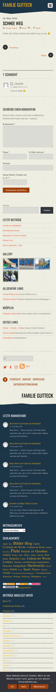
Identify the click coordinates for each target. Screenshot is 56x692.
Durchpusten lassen (11, 230)
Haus (21, 555)
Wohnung (26, 576)
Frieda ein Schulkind (12, 225)
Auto (5, 543)
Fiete (15, 550)
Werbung (16, 576)
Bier (10, 544)
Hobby (27, 555)
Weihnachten (7, 576)
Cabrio (36, 543)
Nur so (48, 566)
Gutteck (7, 554)
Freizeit (25, 551)
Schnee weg (13, 23)
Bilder (18, 543)
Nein (23, 686)
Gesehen (41, 550)
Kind (47, 554)
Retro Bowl (15, 423)
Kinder (5, 558)
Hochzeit (7, 620)
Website (6, 163)
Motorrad (7, 565)
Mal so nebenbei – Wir (12, 245)
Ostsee (6, 569)
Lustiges (8, 561)
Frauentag (11, 47)
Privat (24, 28)
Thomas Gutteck (11, 28)
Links (23, 558)
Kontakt (27, 379)
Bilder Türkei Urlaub (28, 503)
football (13, 503)
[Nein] (52, 681)
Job (4, 625)
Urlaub (6, 572)
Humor (33, 555)
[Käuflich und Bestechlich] (9, 584)
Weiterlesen (39, 686)
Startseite (15, 379)
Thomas (36, 569)
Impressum (38, 379)
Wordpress (36, 576)
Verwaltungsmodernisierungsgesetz (23, 573)
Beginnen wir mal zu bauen (14, 235)
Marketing (18, 562)
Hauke (46, 55)
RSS (28, 366)
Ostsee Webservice (11, 294)
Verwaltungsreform (43, 573)
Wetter (38, 28)
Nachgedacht (19, 565)
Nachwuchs (36, 565)
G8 (32, 551)
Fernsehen (6, 552)
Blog (28, 543)
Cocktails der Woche (14, 547)
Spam (26, 569)
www (44, 577)
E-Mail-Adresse (37, 152)
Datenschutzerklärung (26, 384)
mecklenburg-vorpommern (36, 561)
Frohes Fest (8, 240)
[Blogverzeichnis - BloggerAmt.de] (23, 587)
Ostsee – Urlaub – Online (13, 328)
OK (12, 686)
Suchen (6, 205)
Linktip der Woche (39, 558)
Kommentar (9, 124)
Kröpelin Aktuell (10, 313)
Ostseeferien (8, 337)
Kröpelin (14, 558)
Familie (48, 547)
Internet (40, 555)
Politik (13, 569)
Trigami (44, 569)
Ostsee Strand (9, 332)
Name (6, 152)
